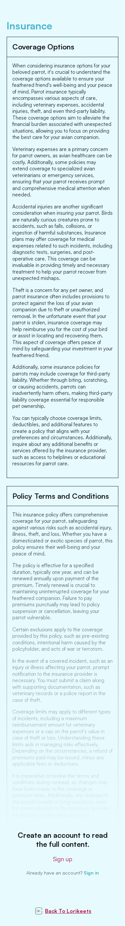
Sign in (91, 873)
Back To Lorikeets (68, 911)
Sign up (62, 859)
